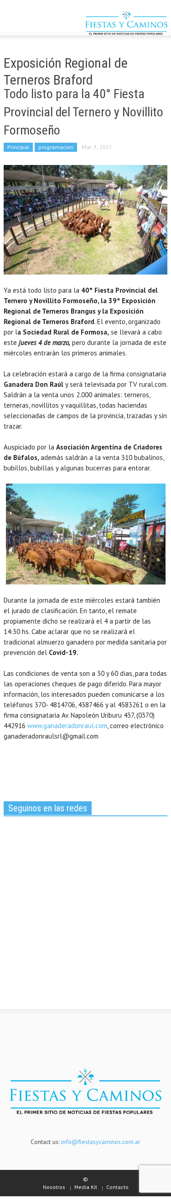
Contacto (117, 1187)
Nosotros (54, 1187)
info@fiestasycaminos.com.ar (100, 1142)
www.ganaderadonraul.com (67, 725)
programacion (55, 147)
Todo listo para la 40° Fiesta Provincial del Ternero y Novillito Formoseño (83, 112)
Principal (18, 147)
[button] (35, 24)
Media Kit (85, 1187)
